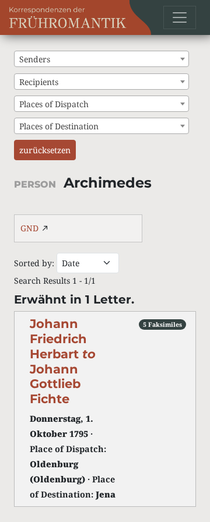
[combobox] (101, 59)
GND (29, 228)
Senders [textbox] (34, 59)
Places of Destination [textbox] (59, 126)
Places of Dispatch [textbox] (54, 104)
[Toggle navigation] (179, 17)
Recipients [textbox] (38, 81)
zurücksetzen (45, 150)
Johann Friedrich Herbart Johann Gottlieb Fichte (63, 361)
